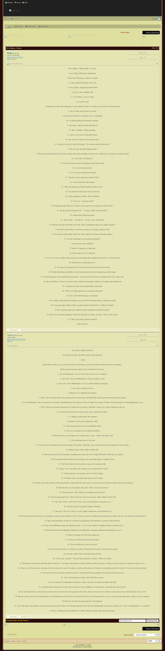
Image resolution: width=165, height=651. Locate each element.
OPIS (25, 2)
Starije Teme (12, 620)
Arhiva (13, 641)
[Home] (9, 26)
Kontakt (7, 641)
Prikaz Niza (155, 48)
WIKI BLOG (78, 647)
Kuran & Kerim (44, 26)
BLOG (18, 2)
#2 (157, 346)
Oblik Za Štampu (12, 634)
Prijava (8, 19)
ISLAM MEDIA (80, 645)
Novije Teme (22, 620)
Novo (19, 641)
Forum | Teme (31, 26)
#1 (157, 63)
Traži (24, 641)
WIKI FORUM (87, 647)
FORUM (10, 2)
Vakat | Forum (18, 26)
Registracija (17, 19)
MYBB (89, 645)
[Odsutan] (16, 53)
